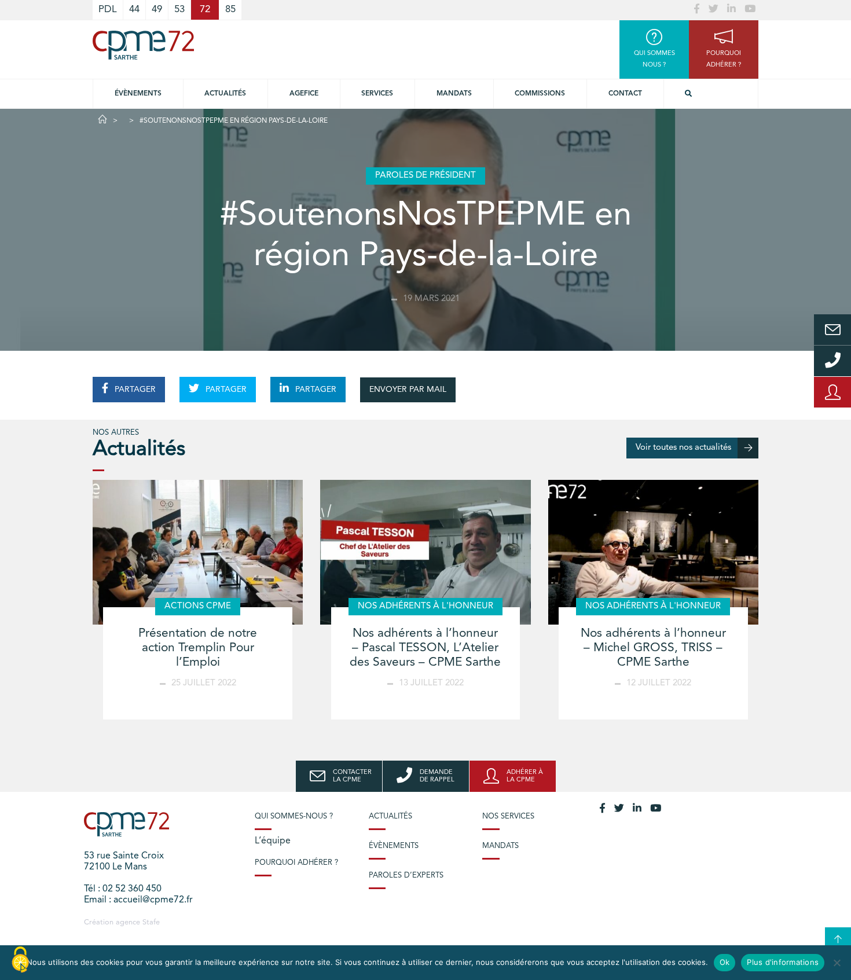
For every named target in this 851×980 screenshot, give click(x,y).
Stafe (151, 922)
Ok (725, 962)
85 (230, 9)
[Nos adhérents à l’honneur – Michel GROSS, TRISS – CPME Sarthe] (653, 552)
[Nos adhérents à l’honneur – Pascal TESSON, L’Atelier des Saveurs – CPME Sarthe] (425, 552)
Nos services (508, 816)
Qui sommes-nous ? (294, 816)
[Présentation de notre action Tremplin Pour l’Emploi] (198, 552)
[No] (836, 962)
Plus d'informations (783, 962)
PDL (107, 9)
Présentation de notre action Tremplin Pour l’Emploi (197, 648)
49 (157, 9)
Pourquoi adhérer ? (296, 863)
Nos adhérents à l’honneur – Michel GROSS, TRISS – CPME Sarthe (653, 648)
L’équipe (273, 841)
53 (179, 9)
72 (205, 9)
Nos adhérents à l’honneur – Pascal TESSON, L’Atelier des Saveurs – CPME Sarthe (425, 648)
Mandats (454, 93)
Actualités (225, 93)
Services (377, 93)
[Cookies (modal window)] (20, 960)
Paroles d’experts (406, 875)
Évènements (138, 93)
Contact (625, 93)
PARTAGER (134, 390)
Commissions (540, 93)
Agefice (303, 93)
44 (134, 9)
